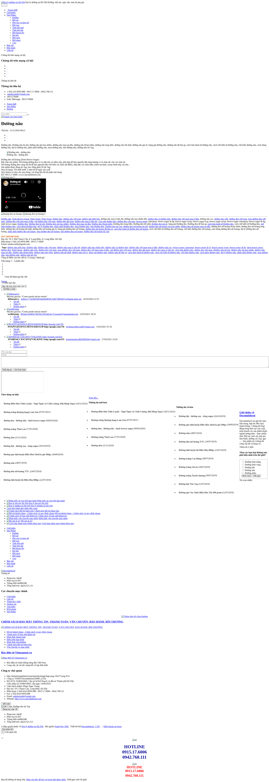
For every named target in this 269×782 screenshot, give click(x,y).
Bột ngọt (16, 38)
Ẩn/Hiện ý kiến (8, 289)
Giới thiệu (11, 528)
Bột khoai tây (18, 33)
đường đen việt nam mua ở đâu (19, 221)
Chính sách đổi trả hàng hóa (46, 511)
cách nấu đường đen (107, 221)
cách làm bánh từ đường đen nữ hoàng (131, 229)
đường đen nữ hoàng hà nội (135, 226)
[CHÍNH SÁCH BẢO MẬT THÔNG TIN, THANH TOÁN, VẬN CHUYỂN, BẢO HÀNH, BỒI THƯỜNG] (52, 627)
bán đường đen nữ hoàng (72, 231)
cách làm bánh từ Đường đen (220, 224)
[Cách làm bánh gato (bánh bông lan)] (24, 523)
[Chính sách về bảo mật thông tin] (22, 516)
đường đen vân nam (126, 221)
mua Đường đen (82, 226)
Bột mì (15, 20)
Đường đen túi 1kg (113, 226)
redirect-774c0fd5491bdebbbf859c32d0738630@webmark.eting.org (51, 299)
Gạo (14, 43)
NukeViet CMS (62, 726)
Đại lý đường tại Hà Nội (42, 506)
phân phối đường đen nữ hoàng (22, 231)
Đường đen (23, 224)
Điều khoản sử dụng (113, 726)
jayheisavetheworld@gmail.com (80, 327)
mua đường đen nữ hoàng (48, 231)
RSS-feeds (11, 609)
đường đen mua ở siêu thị (86, 221)
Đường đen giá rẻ (159, 224)
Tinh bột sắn (17, 30)
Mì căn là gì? (27, 521)
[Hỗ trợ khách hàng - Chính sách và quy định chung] (30, 513)
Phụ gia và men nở (20, 22)
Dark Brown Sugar (20, 219)
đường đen (57, 219)
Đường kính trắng (252, 462)
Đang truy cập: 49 (9, 709)
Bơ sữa (15, 35)
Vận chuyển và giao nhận (18, 647)
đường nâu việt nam (72, 219)
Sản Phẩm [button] (11, 15)
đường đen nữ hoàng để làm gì (99, 229)
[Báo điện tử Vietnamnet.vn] (14, 658)
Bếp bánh (11, 563)
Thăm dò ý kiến (14, 601)
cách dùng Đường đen (26, 226)
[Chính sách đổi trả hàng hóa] (20, 511)
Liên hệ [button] (10, 50)
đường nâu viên (221, 219)
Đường (15, 17)
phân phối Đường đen (64, 226)
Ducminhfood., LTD (90, 726)
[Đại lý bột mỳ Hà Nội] (17, 503)
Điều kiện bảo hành (15, 639)
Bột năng (16, 40)
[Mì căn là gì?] (13, 521)
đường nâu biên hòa (91, 219)
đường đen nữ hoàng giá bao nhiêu (164, 226)
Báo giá (10, 561)
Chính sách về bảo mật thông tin (52, 516)
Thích (16, 304)
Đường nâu (6, 219)
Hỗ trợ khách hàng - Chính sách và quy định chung (77, 513)
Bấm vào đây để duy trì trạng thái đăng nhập (46, 779)
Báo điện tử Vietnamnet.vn (16, 652)
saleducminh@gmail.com (18, 94)
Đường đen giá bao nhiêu (57, 224)
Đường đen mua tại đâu (80, 224)
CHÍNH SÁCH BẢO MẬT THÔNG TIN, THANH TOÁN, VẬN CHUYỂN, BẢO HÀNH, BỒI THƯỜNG (62, 621)
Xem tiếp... (93, 398)
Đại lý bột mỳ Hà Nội (38, 503)
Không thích (19, 306)
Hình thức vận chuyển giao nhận (53, 518)
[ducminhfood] (8, 571)
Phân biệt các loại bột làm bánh (51, 501)
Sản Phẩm (11, 531)
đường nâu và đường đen (159, 219)
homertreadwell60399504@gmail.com (83, 339)
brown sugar (141, 221)
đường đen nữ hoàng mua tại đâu (195, 226)
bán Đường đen (97, 226)
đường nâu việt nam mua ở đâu (185, 219)
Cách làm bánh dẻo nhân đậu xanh (22, 508)
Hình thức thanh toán (16, 637)
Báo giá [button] (10, 45)
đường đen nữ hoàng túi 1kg (96, 231)
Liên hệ (10, 566)
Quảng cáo (11, 604)
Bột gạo (15, 25)
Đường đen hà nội (37, 224)
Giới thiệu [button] (11, 12)
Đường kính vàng (252, 464)
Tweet (4, 281)
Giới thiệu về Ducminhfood (247, 414)
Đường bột (249, 467)
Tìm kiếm (11, 606)
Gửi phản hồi (7, 729)
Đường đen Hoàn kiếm (102, 224)
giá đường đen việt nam (45, 221)
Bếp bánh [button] (11, 48)
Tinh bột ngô (18, 27)
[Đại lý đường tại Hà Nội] (13, 2)
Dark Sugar (35, 219)
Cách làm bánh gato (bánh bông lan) (58, 523)
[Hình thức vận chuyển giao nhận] (22, 518)
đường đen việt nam (238, 219)
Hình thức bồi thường (16, 642)
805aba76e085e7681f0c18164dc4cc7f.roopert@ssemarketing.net (49, 314)
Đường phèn (250, 473)
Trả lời (16, 301)
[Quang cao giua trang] (11, 117)
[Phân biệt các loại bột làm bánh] (22, 501)
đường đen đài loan (65, 221)
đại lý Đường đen (45, 226)
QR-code (6, 704)
